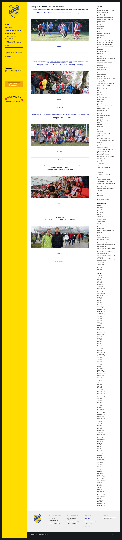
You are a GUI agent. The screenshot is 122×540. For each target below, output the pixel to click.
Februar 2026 (100, 284)
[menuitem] (14, 24)
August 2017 (100, 462)
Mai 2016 (99, 485)
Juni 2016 (99, 484)
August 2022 (100, 357)
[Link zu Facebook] (112, 534)
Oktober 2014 (100, 500)
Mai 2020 (99, 404)
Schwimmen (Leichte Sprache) (104, 133)
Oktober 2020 (100, 395)
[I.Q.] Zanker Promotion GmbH (42, 534)
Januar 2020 (100, 411)
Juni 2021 (99, 382)
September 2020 (101, 397)
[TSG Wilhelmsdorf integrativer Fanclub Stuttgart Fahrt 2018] (60, 187)
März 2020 (99, 407)
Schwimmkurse (101, 137)
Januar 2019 (100, 432)
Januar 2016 (100, 493)
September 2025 (101, 293)
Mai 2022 (99, 363)
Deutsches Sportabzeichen (103, 33)
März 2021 (99, 388)
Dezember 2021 (101, 372)
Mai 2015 (99, 498)
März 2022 (99, 366)
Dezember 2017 (101, 455)
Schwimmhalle (100, 135)
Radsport (99, 112)
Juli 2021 (99, 380)
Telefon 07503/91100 (72, 523)
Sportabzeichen (101, 262)
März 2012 (99, 501)
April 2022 (99, 364)
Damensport (100, 28)
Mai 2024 (99, 322)
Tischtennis (100, 172)
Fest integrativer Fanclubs (59, 118)
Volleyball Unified (101, 186)
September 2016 (101, 480)
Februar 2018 (100, 452)
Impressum (100, 72)
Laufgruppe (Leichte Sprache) (104, 97)
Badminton (99, 8)
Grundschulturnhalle (102, 67)
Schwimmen (100, 131)
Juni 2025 (99, 299)
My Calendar (100, 101)
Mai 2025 (99, 300)
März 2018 (99, 450)
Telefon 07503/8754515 (54, 523)
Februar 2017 (100, 473)
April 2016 (99, 487)
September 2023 (101, 336)
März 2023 (99, 345)
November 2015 (101, 494)
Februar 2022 (100, 368)
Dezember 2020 (101, 391)
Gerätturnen (100, 65)
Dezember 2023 (101, 331)
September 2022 (101, 356)
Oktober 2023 (100, 334)
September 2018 (101, 439)
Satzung (99, 129)
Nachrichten (100, 103)
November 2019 (101, 414)
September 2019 (101, 418)
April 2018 (99, 448)
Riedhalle (99, 124)
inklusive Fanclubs (101, 219)
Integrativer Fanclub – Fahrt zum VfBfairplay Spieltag (60, 64)
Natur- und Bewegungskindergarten (105, 230)
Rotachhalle (100, 126)
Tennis (99, 169)
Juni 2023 (99, 339)
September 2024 (101, 315)
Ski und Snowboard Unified (103, 138)
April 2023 (99, 343)
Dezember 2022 (101, 350)
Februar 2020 (100, 409)
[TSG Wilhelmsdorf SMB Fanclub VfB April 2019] (60, 82)
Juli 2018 (99, 443)
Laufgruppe (100, 96)
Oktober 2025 (100, 291)
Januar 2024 (100, 329)
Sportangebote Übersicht (103, 160)
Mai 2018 (99, 446)
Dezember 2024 (101, 309)
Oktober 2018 (100, 437)
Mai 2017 (99, 468)
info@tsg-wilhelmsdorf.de (55, 522)
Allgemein (35, 9)
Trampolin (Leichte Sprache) (104, 179)
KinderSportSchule (101, 225)
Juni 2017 (99, 466)
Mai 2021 (99, 384)
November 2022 (101, 352)
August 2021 (100, 379)
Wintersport (100, 195)
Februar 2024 (100, 327)
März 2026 (99, 283)
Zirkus (98, 197)
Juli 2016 (99, 482)
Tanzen (99, 165)
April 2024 (99, 323)
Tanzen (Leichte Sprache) (103, 167)
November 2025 (101, 290)
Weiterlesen (60, 46)
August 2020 (100, 398)
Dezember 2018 (101, 434)
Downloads (100, 39)
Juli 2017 (99, 464)
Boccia (99, 23)
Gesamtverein (100, 218)
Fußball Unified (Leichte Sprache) (105, 62)
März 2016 (99, 489)
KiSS (98, 90)
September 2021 (101, 377)
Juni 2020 (99, 402)
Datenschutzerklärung (102, 30)
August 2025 (100, 295)
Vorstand (99, 190)
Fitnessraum (100, 49)
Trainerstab (100, 176)
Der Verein (99, 32)
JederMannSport (101, 80)
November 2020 (101, 393)
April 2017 (99, 469)
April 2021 (99, 386)
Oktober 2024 (100, 313)
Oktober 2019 (100, 416)
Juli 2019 (99, 421)
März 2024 (99, 325)
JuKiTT (99, 223)
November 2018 (101, 436)
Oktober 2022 (100, 354)
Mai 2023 (99, 341)
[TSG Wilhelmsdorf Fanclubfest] (60, 30)
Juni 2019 (99, 423)
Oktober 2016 (100, 478)
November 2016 (101, 477)
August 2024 (100, 316)
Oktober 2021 (100, 375)
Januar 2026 (100, 286)
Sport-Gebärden (101, 158)
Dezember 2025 (101, 288)
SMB (45, 9)
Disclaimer (99, 37)
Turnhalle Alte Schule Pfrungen (104, 181)
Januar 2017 (100, 475)
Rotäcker (99, 128)
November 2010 (101, 505)
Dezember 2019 (101, 413)
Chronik (99, 24)
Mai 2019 (99, 425)
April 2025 (99, 302)
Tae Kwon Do (100, 163)
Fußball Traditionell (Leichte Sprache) (106, 58)
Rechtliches (100, 119)
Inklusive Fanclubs (101, 76)
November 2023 (101, 332)
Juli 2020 (99, 400)
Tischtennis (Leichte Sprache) (104, 174)
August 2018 (100, 441)
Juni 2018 (99, 445)
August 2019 (100, 420)
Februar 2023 (100, 347)
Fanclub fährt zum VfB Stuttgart (60, 169)
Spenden (99, 145)
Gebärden (99, 64)
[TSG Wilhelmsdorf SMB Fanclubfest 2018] (60, 135)
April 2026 (99, 281)
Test (98, 170)
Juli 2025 (99, 297)
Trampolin (99, 178)
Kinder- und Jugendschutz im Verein (106, 88)
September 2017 (101, 461)
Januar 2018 (100, 453)
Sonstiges (99, 144)
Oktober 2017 (100, 459)
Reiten (98, 122)
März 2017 (99, 471)
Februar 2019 (100, 430)
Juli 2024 (99, 318)
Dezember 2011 (101, 503)
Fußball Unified (101, 60)
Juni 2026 (99, 277)
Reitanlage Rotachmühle (103, 120)
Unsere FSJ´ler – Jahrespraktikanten (106, 183)
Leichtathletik (100, 99)
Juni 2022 (99, 361)
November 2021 (101, 373)
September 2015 (101, 496)
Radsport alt (100, 117)
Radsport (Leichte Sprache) (103, 115)
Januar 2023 (100, 348)
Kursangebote (100, 94)
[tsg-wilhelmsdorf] (14, 11)
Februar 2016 (100, 491)
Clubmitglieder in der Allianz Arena (60, 219)
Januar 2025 (100, 307)
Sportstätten (100, 161)
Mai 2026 (99, 279)
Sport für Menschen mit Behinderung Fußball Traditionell (64, 9)
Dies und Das (100, 35)
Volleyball (99, 185)
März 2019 (99, 429)
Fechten (99, 48)
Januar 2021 (100, 389)
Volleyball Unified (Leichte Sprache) (105, 188)
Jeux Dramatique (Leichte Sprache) (105, 83)
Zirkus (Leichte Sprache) (103, 199)
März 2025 (99, 304)
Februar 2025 (100, 306)
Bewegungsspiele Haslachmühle (105, 17)
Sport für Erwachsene (102, 147)
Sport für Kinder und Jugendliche (105, 149)
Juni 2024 (99, 320)
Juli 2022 (99, 359)
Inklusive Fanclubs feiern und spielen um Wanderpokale (60, 13)
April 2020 (99, 405)
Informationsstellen (101, 74)
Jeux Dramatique (101, 81)
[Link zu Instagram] (115, 534)
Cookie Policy (100, 26)
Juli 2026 (99, 275)
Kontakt (99, 92)
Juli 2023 (99, 338)
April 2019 (99, 427)
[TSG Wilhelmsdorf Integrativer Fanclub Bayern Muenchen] (60, 237)
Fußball (41, 9)
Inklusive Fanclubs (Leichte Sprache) (106, 78)
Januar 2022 (100, 370)
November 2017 (101, 457)
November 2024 (101, 311)
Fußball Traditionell (101, 56)
